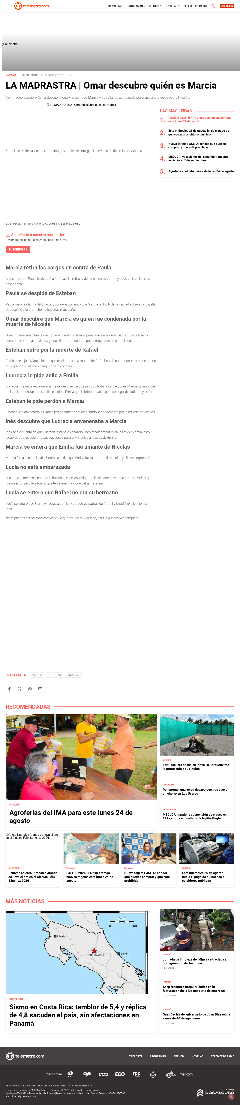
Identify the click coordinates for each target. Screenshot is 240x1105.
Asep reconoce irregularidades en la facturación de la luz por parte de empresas (194, 988)
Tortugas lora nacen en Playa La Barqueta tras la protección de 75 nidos (196, 766)
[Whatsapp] (30, 689)
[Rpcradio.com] (136, 1077)
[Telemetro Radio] (169, 1077)
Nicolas (74, 675)
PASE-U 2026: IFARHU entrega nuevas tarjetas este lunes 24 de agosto (199, 119)
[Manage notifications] (231, 1097)
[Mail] (40, 689)
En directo (227, 6)
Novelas (171, 6)
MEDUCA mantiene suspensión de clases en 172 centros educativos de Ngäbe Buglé (195, 816)
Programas (135, 6)
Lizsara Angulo (169, 995)
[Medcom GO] (54, 1077)
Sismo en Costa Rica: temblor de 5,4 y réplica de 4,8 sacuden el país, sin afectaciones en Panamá (77, 1015)
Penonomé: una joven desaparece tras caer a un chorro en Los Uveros (195, 791)
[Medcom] (186, 1077)
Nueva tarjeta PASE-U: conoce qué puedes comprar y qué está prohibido (197, 145)
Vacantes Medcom (80, 1085)
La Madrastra (29, 75)
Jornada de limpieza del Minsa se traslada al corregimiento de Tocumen (195, 961)
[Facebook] (9, 689)
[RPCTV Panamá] (70, 1077)
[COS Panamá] (103, 1077)
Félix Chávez (168, 968)
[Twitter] (20, 689)
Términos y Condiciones (20, 1085)
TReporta (114, 6)
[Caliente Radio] (153, 1077)
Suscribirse (17, 249)
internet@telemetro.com (24, 1096)
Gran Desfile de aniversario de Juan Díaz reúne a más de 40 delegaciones (196, 1016)
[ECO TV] (120, 1077)
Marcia (37, 675)
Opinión (154, 6)
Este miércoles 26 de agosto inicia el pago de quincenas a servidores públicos (198, 132)
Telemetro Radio (195, 6)
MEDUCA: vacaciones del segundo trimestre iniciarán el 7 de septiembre (198, 158)
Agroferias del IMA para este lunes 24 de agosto (201, 171)
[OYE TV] (87, 1077)
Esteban (55, 675)
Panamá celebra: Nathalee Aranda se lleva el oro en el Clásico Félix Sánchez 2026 (32, 876)
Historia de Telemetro (52, 1085)
